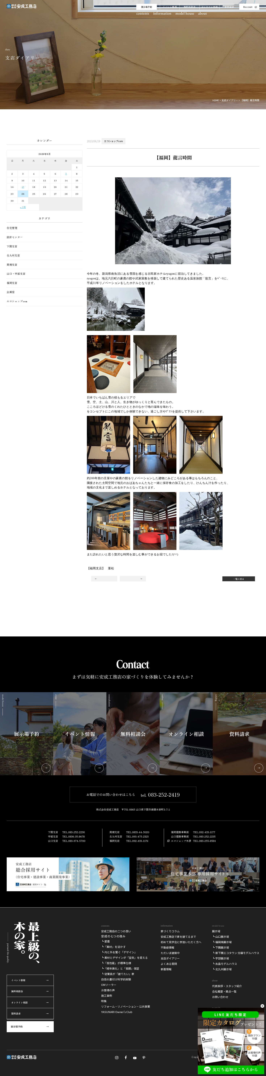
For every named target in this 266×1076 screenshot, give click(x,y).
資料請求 (229, 6)
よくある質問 (169, 964)
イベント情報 (170, 6)
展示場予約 (146, 6)
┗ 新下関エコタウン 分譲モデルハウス (235, 953)
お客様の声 (108, 990)
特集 (104, 1001)
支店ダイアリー (170, 958)
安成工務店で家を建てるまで (178, 936)
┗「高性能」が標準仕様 (116, 963)
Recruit (247, 6)
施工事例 (106, 995)
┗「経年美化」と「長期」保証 (120, 968)
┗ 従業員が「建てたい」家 (117, 974)
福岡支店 (12, 283)
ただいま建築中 (170, 953)
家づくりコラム (170, 931)
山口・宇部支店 (16, 273)
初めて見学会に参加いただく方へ (181, 942)
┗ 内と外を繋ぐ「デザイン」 (119, 952)
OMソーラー (108, 985)
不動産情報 (167, 947)
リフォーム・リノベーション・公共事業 (125, 1006)
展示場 (216, 931)
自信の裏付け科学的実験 (116, 979)
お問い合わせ (220, 997)
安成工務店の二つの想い (116, 931)
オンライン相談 (209, 6)
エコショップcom (17, 301)
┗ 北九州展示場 (222, 969)
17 (23, 186)
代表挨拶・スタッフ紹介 (227, 986)
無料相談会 (190, 6)
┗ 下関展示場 (220, 947)
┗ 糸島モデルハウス (224, 964)
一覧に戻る (238, 578)
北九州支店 (13, 255)
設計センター (15, 237)
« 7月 (23, 207)
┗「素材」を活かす (113, 947)
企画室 (11, 292)
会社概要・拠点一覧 (224, 991)
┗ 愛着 (105, 941)
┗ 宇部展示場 (220, 958)
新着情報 (166, 969)
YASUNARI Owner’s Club (116, 1012)
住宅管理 (12, 228)
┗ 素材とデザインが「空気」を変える (124, 957)
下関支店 (12, 246)
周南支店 (12, 264)
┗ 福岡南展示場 (222, 942)
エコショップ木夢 (181, 841)
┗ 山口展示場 (220, 936)
